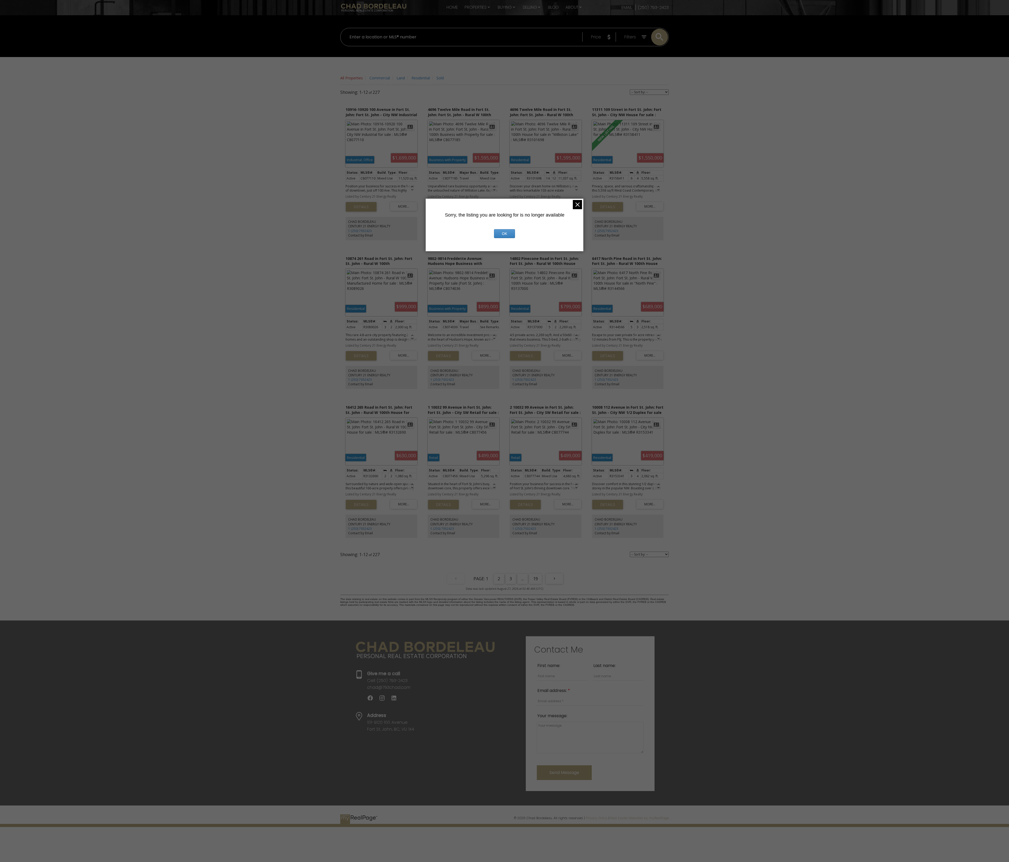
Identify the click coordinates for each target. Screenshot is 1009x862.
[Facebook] (373, 700)
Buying (505, 7)
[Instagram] (385, 700)
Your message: (552, 716)
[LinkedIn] (396, 700)
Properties (476, 7)
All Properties (351, 77)
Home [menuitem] (452, 7)
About (571, 7)
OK (504, 234)
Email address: (552, 690)
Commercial (379, 77)
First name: (548, 666)
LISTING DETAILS (361, 207)
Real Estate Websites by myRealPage (639, 818)
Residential (420, 77)
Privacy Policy (597, 818)
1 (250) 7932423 (360, 231)
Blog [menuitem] (553, 7)
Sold (440, 77)
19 (535, 579)
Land (401, 77)
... (522, 579)
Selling (530, 7)
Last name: (604, 666)
